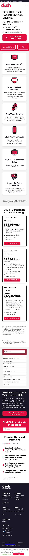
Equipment (6, 509)
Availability (10, 478)
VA (15, 478)
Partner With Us (7, 535)
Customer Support (17, 1)
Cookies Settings (6, 554)
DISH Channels (19, 495)
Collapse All (14, 444)
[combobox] (13, 429)
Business (3, 1)
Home (3, 478)
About (4, 521)
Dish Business (19, 512)
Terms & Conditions (5, 524)
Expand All (6, 444)
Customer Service (8, 512)
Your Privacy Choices (8, 531)
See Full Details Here (10, 544)
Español (9, 1)
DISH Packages (7, 497)
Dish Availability (19, 509)
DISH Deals (5, 502)
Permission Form (7, 528)
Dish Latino (18, 514)
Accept (18, 554)
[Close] (27, 550)
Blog (3, 514)
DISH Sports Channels (18, 498)
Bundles (5, 500)
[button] (24, 429)
